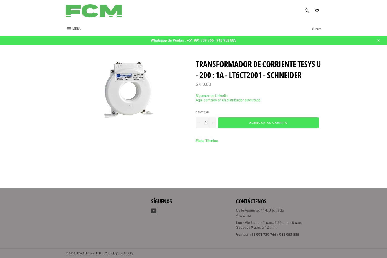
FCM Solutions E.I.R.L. (90, 253)
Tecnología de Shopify (119, 253)
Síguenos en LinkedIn (212, 96)
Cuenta (316, 29)
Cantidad (202, 112)
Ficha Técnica (207, 141)
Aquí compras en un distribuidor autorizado (228, 100)
